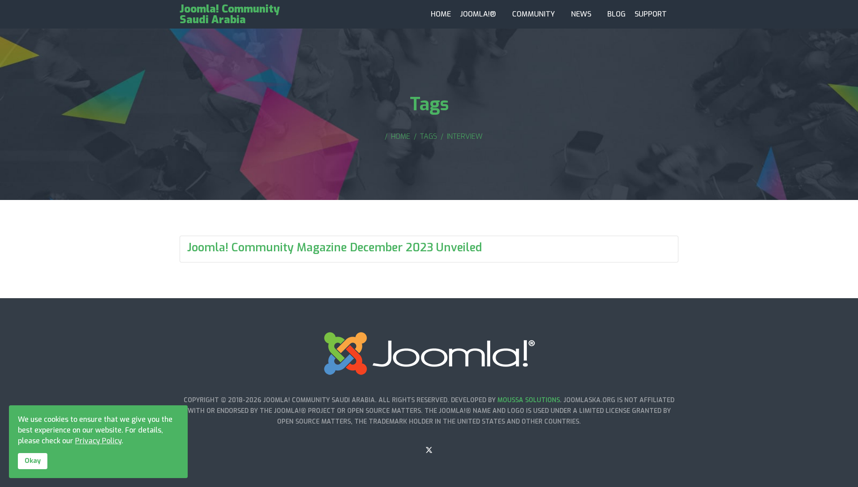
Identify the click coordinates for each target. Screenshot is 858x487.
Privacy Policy (98, 440)
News (581, 14)
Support (651, 14)
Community (533, 14)
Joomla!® (478, 14)
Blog (616, 14)
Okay (33, 461)
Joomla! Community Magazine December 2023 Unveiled (334, 247)
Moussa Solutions (528, 400)
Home (441, 14)
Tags (428, 136)
